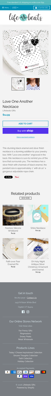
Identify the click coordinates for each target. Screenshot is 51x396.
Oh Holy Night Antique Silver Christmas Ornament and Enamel (38, 265)
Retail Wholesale (25, 339)
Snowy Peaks (25, 336)
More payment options (26, 137)
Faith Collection (25, 358)
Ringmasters (25, 333)
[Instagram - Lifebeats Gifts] (27, 311)
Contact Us (32, 298)
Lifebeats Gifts (9, 110)
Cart (43, 8)
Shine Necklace (38, 228)
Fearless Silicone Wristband (13, 229)
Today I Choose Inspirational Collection (25, 352)
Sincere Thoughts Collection (25, 355)
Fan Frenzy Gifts (25, 331)
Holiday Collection (25, 361)
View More (25, 198)
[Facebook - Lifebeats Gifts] (23, 311)
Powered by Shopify (25, 388)
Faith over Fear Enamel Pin (13, 262)
